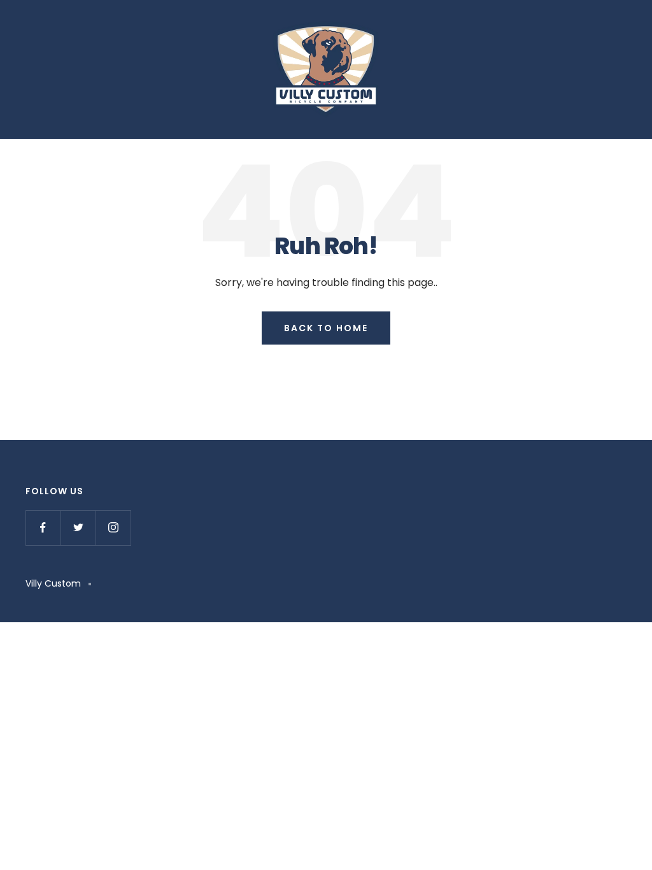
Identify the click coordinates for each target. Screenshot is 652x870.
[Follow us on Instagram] (113, 527)
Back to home (326, 328)
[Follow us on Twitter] (78, 527)
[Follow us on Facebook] (42, 527)
